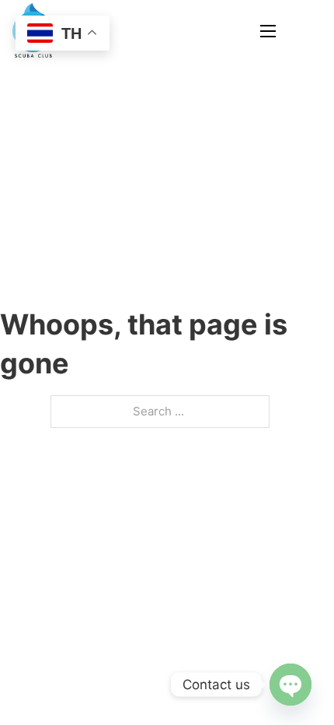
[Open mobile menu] (268, 31)
